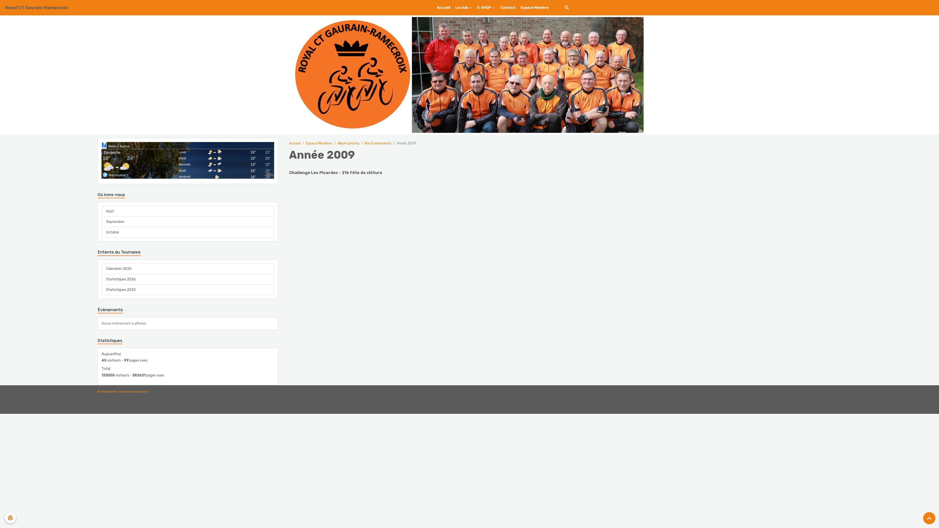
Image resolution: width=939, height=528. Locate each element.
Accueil (443, 8)
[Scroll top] (929, 518)
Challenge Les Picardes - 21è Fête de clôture (335, 172)
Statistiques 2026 (121, 279)
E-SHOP (484, 8)
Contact (507, 8)
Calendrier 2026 (119, 269)
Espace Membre (534, 8)
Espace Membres (319, 143)
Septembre (115, 222)
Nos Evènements (378, 143)
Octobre (112, 232)
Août (110, 211)
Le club (462, 8)
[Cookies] (10, 517)
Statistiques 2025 (121, 290)
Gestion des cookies (469, 408)
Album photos (348, 143)
